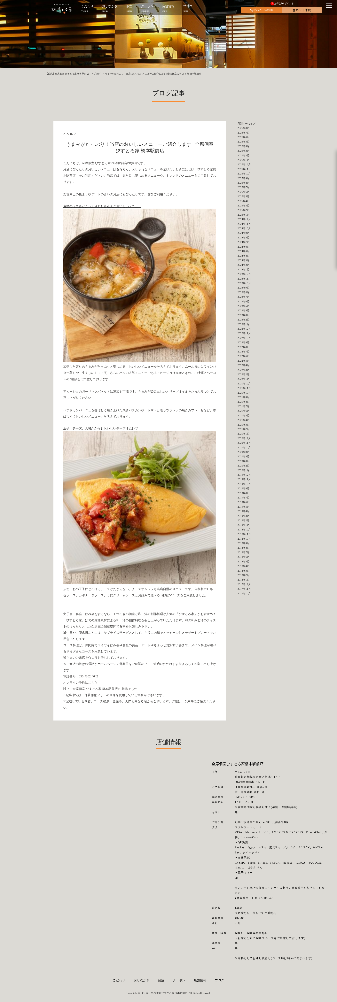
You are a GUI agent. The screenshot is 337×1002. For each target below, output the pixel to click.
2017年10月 (244, 593)
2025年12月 (244, 164)
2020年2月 (243, 465)
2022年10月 (244, 337)
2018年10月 (244, 538)
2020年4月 (243, 456)
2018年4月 (243, 566)
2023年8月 (243, 292)
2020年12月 (244, 438)
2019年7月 (243, 497)
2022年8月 (243, 347)
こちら (93, 682)
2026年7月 (243, 132)
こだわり (119, 980)
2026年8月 (243, 128)
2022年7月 (243, 351)
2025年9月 (243, 178)
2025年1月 (243, 214)
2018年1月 (243, 579)
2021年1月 (243, 433)
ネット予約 (303, 10)
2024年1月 (243, 269)
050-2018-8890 (263, 10)
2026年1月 (243, 159)
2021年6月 (243, 410)
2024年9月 (243, 232)
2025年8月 (243, 182)
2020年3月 (243, 461)
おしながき (141, 980)
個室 (161, 980)
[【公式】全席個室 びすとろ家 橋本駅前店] (61, 9)
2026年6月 (243, 137)
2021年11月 (244, 388)
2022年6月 (243, 356)
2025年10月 (244, 173)
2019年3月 (243, 515)
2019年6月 (243, 502)
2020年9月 (243, 452)
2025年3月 (243, 205)
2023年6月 (243, 301)
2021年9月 (243, 397)
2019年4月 (243, 511)
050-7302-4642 (88, 676)
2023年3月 (243, 315)
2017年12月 (244, 584)
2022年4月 (243, 365)
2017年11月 (244, 588)
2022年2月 (243, 374)
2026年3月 (243, 150)
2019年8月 (243, 493)
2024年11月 (244, 223)
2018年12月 (244, 529)
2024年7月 (243, 242)
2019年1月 (243, 524)
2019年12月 (244, 474)
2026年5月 (243, 141)
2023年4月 (243, 310)
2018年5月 (243, 561)
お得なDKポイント (283, 3)
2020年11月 (244, 442)
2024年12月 (244, 219)
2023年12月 (244, 274)
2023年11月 (244, 278)
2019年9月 (243, 488)
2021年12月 (244, 383)
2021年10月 (244, 392)
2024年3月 (243, 260)
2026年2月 (243, 155)
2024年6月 (243, 246)
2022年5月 (243, 360)
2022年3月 (243, 369)
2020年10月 (244, 447)
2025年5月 (243, 196)
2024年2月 (243, 264)
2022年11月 (244, 333)
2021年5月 (243, 415)
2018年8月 (243, 547)
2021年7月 (243, 406)
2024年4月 (243, 255)
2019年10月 (244, 483)
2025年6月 (243, 191)
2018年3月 (243, 570)
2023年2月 (243, 319)
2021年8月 (243, 401)
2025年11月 (244, 169)
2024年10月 (244, 228)
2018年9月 (243, 543)
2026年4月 (243, 146)
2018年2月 (243, 575)
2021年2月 (243, 429)
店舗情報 (200, 980)
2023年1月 (243, 324)
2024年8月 (243, 237)
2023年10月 (244, 283)
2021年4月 (243, 420)
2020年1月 (243, 470)
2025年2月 (243, 210)
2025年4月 (243, 201)
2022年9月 (243, 342)
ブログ (219, 980)
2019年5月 (243, 506)
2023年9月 (243, 287)
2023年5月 (243, 305)
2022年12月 (244, 328)
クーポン (179, 980)
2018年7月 (243, 552)
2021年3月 (243, 424)
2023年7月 (243, 296)
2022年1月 (243, 378)
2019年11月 (244, 479)
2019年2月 (243, 520)
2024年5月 (243, 251)
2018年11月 (244, 534)
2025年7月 (243, 187)
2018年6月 (243, 556)
